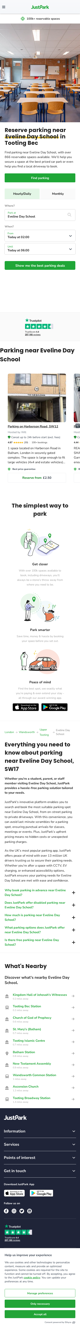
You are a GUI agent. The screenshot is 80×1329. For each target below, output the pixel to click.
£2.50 (36, 478)
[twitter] (21, 1211)
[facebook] (6, 1211)
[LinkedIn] (29, 1211)
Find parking (40, 178)
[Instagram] (14, 1211)
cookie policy (32, 1277)
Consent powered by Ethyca (58, 1322)
